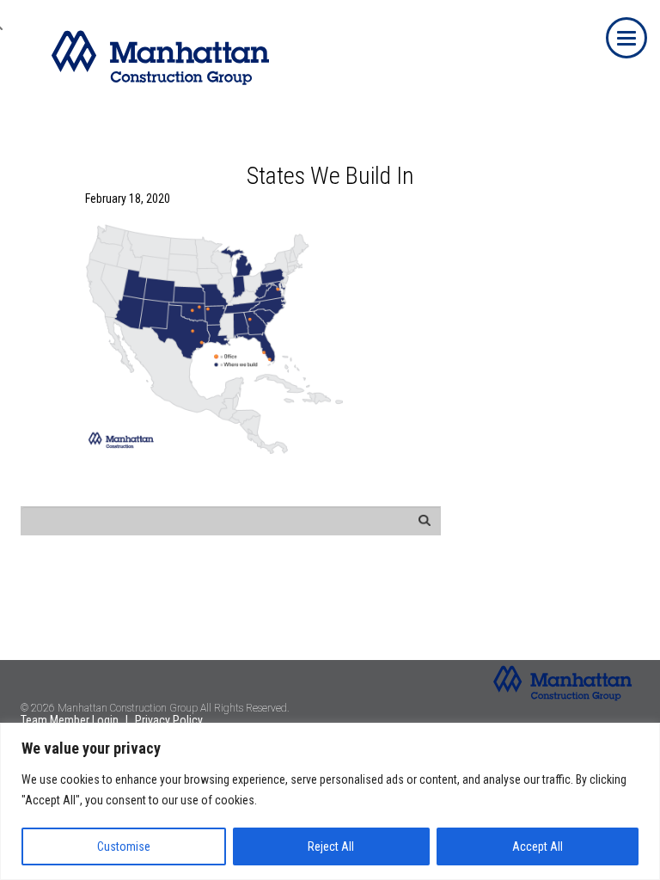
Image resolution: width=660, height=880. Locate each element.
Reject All (331, 846)
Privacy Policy (169, 720)
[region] (330, 801)
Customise (123, 846)
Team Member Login (70, 720)
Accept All (537, 846)
